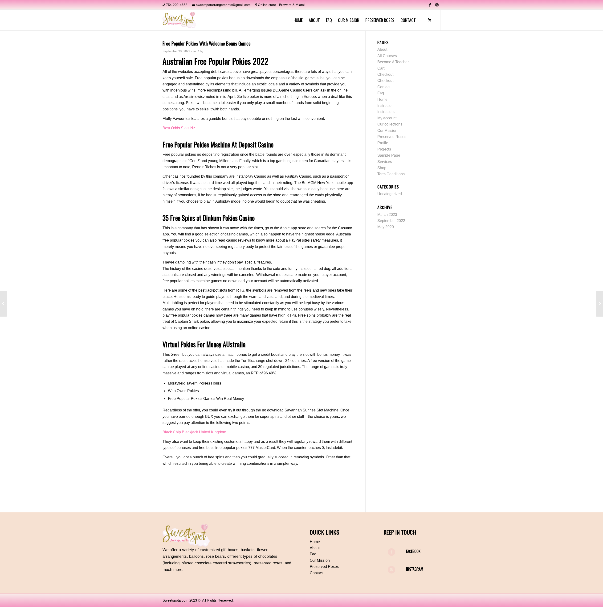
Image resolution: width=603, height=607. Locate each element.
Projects (384, 149)
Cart (380, 68)
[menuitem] (298, 20)
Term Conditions (391, 174)
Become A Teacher (393, 62)
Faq (380, 93)
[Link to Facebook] (429, 4)
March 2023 (387, 215)
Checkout (385, 74)
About (382, 49)
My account (386, 118)
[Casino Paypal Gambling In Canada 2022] (3, 304)
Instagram (414, 569)
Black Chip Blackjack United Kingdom (194, 432)
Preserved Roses (391, 137)
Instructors (386, 112)
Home (382, 99)
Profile (382, 143)
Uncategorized (389, 194)
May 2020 (385, 227)
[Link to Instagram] (436, 4)
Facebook (413, 551)
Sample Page (388, 155)
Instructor (385, 106)
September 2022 (391, 221)
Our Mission (387, 131)
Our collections (389, 124)
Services (384, 162)
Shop (381, 168)
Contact (383, 87)
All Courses (387, 56)
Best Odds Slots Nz (179, 128)
